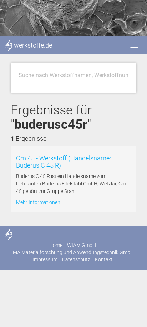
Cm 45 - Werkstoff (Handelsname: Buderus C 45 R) (63, 161)
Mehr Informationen (38, 202)
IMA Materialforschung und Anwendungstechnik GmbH (72, 252)
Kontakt (104, 259)
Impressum (44, 259)
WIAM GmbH (81, 245)
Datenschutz (76, 259)
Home (55, 245)
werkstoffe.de (33, 45)
